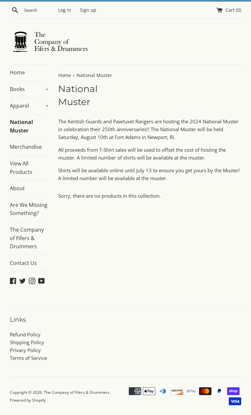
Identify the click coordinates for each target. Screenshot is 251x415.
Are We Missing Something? (28, 209)
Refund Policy (25, 334)
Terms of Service (28, 358)
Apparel (29, 105)
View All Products (21, 168)
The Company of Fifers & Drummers (27, 238)
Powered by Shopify (27, 400)
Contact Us (23, 263)
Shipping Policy (27, 342)
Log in (64, 10)
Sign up (88, 10)
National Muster (21, 126)
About (17, 188)
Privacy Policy (25, 350)
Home (17, 72)
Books (29, 89)
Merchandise (26, 146)
